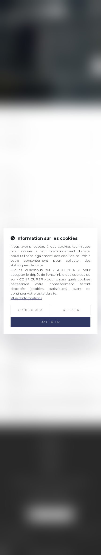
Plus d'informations (26, 298)
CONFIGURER (30, 310)
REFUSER (71, 310)
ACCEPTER (50, 322)
